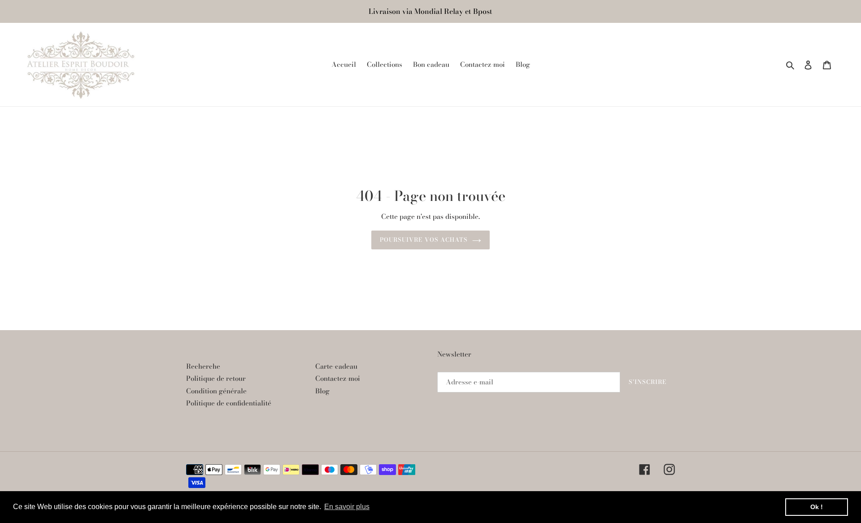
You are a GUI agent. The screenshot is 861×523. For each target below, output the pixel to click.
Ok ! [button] (816, 506)
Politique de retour (216, 378)
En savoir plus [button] (347, 506)
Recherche (203, 366)
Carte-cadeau (336, 366)
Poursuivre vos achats (424, 239)
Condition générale (216, 391)
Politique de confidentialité (228, 403)
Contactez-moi (337, 378)
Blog (322, 391)
